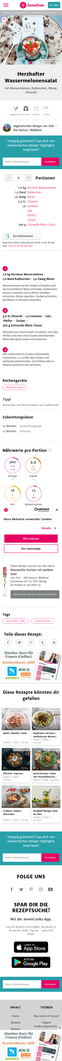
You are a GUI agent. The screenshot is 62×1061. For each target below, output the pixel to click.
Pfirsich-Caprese (13, 773)
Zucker (31, 220)
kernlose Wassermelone (41, 187)
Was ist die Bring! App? (20, 245)
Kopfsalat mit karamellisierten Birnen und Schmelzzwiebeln (45, 735)
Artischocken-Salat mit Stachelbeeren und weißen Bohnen (44, 775)
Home (15, 1016)
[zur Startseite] (32, 5)
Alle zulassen (31, 538)
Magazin (15, 1029)
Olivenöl (32, 201)
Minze (31, 197)
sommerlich (43, 621)
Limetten (32, 206)
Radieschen (34, 192)
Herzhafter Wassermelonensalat (46, 12)
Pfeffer (31, 215)
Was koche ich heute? (46, 1016)
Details (46, 528)
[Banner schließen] (57, 510)
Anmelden (50, 161)
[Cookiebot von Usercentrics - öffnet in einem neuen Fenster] (36, 510)
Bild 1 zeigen (31, 62)
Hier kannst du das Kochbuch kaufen (34, 594)
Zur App (54, 5)
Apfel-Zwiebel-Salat (15, 733)
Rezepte (7, 12)
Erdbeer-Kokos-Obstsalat (12, 812)
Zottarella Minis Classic (41, 224)
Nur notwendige (31, 548)
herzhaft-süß (15, 621)
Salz (29, 210)
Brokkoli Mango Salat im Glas (45, 812)
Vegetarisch (21, 12)
